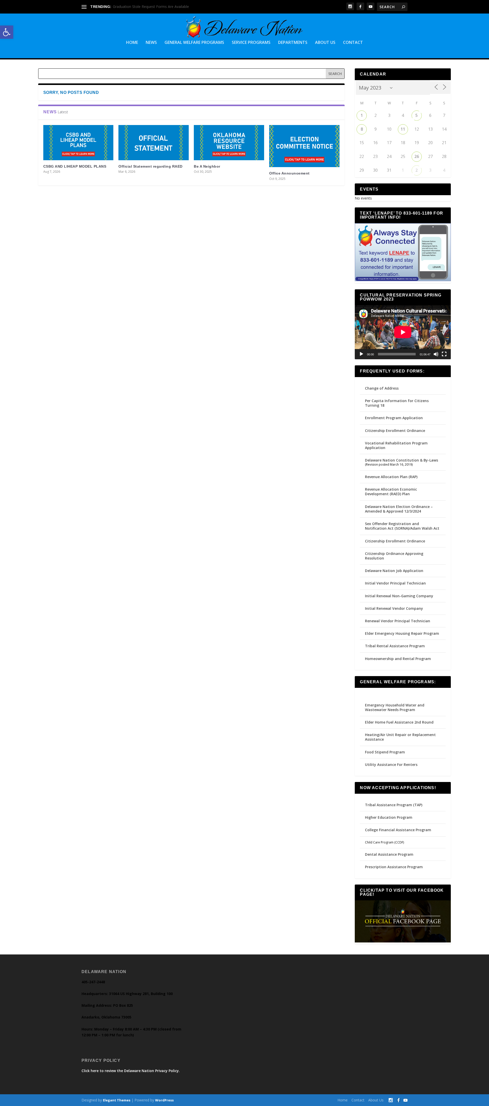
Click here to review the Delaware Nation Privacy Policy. (131, 1070)
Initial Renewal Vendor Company (394, 608)
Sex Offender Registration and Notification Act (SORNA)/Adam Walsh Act (402, 526)
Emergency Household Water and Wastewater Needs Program (394, 707)
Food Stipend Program (385, 752)
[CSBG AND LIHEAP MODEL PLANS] (78, 142)
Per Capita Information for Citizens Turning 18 (397, 403)
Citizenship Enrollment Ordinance (395, 430)
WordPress (164, 1100)
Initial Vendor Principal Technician (395, 583)
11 (403, 129)
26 (416, 156)
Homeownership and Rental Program (398, 658)
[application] (403, 332)
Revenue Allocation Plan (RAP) (391, 476)
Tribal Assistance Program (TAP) (393, 804)
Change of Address (382, 388)
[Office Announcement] (304, 146)
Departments (292, 42)
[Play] (361, 354)
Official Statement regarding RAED (150, 166)
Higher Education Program (388, 817)
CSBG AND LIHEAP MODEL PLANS (74, 166)
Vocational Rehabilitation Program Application (396, 445)
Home (132, 42)
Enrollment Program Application (394, 417)
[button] (6, 32)
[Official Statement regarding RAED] (153, 142)
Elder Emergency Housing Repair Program (402, 633)
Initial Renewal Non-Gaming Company (399, 595)
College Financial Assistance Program (398, 829)
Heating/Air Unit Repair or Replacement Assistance (400, 737)
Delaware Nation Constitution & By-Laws (401, 460)
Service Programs (251, 42)
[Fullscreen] (444, 354)
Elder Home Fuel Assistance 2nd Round (399, 722)
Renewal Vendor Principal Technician (397, 620)
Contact (353, 42)
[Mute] (436, 354)
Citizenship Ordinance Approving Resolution (394, 556)
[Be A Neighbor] (229, 142)
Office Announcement (289, 173)
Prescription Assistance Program (394, 866)
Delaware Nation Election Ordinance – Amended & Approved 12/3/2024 (399, 509)
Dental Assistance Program (389, 854)
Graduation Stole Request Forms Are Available (151, 6)
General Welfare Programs (194, 42)
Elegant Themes (116, 1100)
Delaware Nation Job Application (394, 570)
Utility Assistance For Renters (391, 764)
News (151, 42)
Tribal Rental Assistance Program (395, 645)
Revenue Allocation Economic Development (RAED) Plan (391, 491)
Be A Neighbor (207, 166)
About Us (325, 42)
